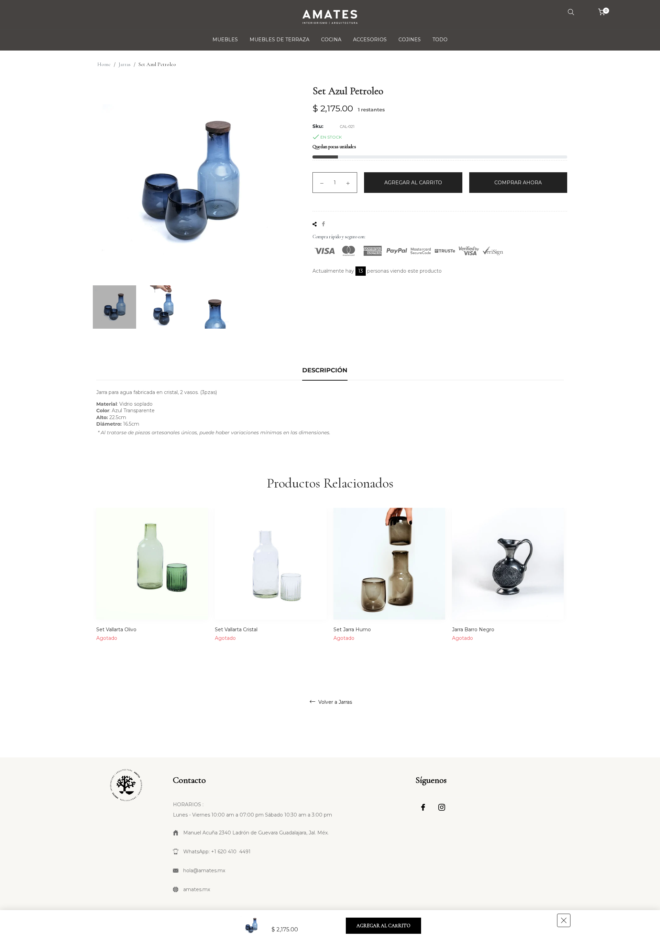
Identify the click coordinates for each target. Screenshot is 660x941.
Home (104, 64)
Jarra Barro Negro (473, 629)
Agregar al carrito (383, 926)
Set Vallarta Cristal (236, 629)
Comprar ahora (518, 182)
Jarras (125, 64)
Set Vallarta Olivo (116, 629)
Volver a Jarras (334, 702)
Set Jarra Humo (352, 629)
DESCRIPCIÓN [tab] (325, 370)
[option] (152, 584)
